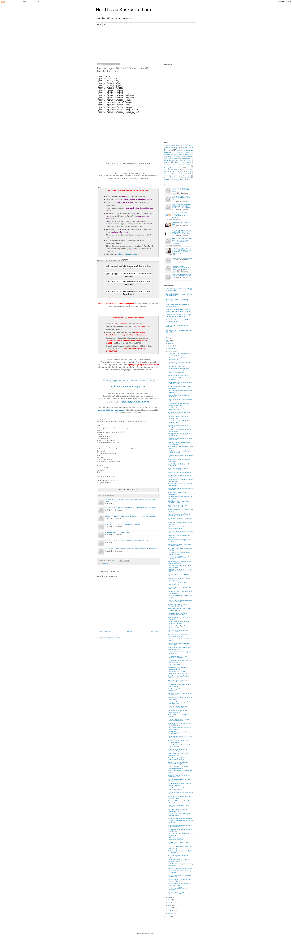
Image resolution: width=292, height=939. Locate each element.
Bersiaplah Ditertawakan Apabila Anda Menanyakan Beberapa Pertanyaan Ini (181, 232)
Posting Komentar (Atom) (113, 638)
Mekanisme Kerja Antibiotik (182, 258)
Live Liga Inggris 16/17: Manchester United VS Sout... (179, 880)
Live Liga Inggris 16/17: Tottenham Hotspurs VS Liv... (178, 583)
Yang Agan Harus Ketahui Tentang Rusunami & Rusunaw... (178, 631)
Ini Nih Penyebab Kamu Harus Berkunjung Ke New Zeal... (177, 371)
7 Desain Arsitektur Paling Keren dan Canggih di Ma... (179, 358)
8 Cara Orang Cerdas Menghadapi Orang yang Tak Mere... (178, 404)
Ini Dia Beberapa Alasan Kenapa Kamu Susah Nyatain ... (180, 685)
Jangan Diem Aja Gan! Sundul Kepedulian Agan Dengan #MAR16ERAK (130, 549)
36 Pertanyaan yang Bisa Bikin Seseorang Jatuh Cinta (177, 656)
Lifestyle (188, 166)
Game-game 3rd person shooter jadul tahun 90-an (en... (179, 724)
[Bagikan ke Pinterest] (129, 560)
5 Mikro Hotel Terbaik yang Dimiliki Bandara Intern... (178, 806)
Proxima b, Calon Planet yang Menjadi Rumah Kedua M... (180, 430)
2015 (168, 916)
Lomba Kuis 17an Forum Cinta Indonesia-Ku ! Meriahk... (177, 614)
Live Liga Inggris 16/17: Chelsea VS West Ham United (179, 884)
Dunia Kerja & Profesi (181, 154)
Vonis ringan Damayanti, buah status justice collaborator (177, 305)
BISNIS (178, 145)
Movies (175, 171)
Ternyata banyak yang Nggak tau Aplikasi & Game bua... (178, 856)
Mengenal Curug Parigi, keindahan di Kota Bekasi (123, 524)
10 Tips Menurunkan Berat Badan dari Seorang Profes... (179, 745)
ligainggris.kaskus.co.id (128, 254)
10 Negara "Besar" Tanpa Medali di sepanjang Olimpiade (178, 720)
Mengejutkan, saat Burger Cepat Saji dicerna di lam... (179, 579)
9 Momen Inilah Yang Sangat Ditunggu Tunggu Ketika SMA (180, 601)
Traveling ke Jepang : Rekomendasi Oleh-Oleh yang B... (179, 443)
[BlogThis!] (122, 560)
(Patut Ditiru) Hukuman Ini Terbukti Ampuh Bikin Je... (178, 810)
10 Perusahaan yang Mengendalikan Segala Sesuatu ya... (179, 476)
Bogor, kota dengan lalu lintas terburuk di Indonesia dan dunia (130, 516)
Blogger (152, 933)
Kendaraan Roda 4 (169, 166)
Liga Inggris (105, 563)
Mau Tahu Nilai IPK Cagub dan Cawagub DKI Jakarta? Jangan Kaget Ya (179, 315)
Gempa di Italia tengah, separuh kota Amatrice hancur (179, 826)
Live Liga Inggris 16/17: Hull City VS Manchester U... (179, 575)
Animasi (171, 145)
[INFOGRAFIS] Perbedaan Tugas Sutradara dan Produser (178, 681)
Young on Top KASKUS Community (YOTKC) (178, 179)
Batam (191, 145)
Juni (169, 900)
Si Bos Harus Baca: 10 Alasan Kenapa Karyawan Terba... (179, 562)
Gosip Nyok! (186, 158)
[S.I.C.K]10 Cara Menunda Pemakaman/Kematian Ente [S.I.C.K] (126, 541)
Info (105, 24)
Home (99, 24)
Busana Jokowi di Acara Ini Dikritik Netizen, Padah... (178, 860)
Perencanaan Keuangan (171, 174)
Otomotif (188, 171)
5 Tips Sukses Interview (175, 665)
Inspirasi (166, 162)
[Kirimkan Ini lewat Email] (120, 560)
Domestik (167, 154)
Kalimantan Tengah (184, 164)
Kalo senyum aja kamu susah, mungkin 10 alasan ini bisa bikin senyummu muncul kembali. (181, 251)
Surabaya (166, 177)
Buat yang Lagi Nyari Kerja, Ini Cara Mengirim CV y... (179, 780)
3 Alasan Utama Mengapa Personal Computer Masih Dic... (179, 514)
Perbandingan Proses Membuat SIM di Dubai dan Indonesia (178, 320)
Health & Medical (184, 160)
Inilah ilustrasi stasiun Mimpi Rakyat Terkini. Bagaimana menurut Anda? (177, 300)
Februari (170, 911)
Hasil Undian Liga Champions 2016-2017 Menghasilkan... (179, 635)
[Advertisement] (146, 42)
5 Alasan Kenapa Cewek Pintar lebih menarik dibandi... (179, 421)
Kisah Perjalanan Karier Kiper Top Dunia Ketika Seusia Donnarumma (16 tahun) (178, 310)
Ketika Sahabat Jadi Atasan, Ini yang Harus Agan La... (179, 644)
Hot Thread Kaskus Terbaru (123, 9)
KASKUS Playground (182, 162)
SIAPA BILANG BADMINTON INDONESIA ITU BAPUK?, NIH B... (179, 672)
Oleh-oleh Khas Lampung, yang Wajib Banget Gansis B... (179, 648)
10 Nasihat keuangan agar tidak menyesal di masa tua (178, 707)
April (169, 905)
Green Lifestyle (169, 160)
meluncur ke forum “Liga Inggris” (111, 410)
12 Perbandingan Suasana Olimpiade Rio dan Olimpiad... (179, 784)
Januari (170, 913)
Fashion (183, 156)
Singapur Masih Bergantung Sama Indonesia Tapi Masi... (178, 622)
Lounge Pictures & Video (173, 168)
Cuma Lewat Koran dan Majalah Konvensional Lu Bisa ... (178, 469)
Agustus (170, 351)
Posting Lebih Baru (104, 632)
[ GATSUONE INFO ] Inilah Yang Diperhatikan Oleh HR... (177, 506)
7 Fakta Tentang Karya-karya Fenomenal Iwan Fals (176, 838)
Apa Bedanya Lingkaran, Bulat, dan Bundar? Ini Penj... (179, 553)
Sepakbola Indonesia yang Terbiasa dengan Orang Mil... (179, 417)
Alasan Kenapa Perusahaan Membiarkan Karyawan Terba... (178, 367)
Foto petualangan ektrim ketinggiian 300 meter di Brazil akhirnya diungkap (181, 206)
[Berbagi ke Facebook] (127, 560)
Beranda (130, 632)
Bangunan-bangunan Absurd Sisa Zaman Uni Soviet (180, 189)
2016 (168, 341)
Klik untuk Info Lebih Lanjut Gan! (128, 386)
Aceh (165, 145)
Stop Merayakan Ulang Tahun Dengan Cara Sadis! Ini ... (180, 566)
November (171, 343)
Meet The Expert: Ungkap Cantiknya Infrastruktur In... (179, 843)
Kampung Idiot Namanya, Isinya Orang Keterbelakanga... (180, 737)
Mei (169, 902)
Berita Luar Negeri (172, 148)
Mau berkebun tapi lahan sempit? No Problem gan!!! (181, 275)
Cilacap (178, 152)
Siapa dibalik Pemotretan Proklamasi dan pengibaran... (179, 728)
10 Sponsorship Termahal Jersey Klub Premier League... (179, 814)
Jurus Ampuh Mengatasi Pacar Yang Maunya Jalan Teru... (179, 413)
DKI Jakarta (186, 152)
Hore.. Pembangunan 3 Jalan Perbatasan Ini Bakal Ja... (177, 758)
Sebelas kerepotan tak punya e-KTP (179, 375)
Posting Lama (154, 632)
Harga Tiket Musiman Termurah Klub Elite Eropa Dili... (179, 775)
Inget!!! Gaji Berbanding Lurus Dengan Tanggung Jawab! (180, 609)
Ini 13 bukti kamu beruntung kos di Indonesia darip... (178, 750)
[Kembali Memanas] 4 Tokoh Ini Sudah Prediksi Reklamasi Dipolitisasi (130, 508)
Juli (169, 897)
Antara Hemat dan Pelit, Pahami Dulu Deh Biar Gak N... (179, 545)
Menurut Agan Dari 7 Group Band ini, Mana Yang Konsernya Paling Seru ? (182, 267)
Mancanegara (174, 170)
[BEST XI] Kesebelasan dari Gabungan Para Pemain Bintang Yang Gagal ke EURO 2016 (182, 241)
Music (181, 171)
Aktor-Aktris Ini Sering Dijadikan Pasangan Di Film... (177, 668)
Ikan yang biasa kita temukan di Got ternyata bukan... (179, 797)
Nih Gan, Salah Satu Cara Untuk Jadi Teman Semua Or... (179, 851)
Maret (170, 908)
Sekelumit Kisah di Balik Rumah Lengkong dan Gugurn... (178, 527)
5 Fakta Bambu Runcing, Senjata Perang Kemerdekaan (178, 767)
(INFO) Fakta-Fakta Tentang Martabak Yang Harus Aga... (179, 354)
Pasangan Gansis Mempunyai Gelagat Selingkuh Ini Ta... (180, 439)
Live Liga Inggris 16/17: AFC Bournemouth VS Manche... (177, 893)
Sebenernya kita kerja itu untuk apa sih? (180, 868)
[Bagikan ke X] (125, 560)
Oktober (170, 346)
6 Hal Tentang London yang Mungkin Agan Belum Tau (179, 451)
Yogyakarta (176, 177)
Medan (184, 170)
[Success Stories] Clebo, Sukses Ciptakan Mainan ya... (178, 762)
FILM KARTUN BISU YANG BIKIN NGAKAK (118, 532)
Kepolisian (180, 166)
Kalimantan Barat (169, 164)
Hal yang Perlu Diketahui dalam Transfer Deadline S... (177, 605)
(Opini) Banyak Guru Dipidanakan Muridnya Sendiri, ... (178, 501)
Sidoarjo (178, 176)
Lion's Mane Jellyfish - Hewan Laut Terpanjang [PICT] (181, 198)
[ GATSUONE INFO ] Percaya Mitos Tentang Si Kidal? (178, 741)
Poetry (182, 174)
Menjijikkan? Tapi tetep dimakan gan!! (179, 472)
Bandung (184, 145)
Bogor (178, 150)
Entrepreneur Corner (170, 156)
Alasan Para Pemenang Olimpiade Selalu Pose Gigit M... (178, 788)
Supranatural (186, 176)
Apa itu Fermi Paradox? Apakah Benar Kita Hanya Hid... (179, 408)
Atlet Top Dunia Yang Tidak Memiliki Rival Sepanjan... (179, 711)
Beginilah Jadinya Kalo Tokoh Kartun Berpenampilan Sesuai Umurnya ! (180, 215)
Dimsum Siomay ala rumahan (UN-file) (180, 818)
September (171, 348)
